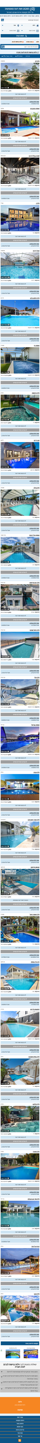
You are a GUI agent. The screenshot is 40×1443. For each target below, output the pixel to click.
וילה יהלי (36, 677)
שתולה (2, 487)
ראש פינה (3, 819)
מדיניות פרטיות (20, 1430)
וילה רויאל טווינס (34, 630)
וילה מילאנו (36, 1104)
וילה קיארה (36, 1151)
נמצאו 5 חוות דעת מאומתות (20, 900)
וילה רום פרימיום (34, 583)
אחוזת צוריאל (35, 725)
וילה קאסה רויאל (34, 914)
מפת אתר (20, 1433)
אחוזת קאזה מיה (31, 1348)
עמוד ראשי (20, 1417)
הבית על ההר (35, 1246)
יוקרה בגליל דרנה (34, 156)
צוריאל (2, 725)
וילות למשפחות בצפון (20, 1405)
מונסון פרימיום (35, 867)
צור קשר (20, 1436)
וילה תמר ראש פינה (33, 820)
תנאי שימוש (20, 1427)
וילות (25, 16)
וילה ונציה (36, 772)
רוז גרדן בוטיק (35, 962)
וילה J (37, 203)
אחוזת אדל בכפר (34, 535)
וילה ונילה (36, 488)
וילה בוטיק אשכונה (33, 1057)
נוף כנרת (3, 582)
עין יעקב (3, 867)
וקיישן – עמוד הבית (33, 16)
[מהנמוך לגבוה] (16, 56)
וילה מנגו (36, 1294)
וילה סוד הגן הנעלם (33, 1199)
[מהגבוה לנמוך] (18, 56)
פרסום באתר (20, 1423)
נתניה (2, 1151)
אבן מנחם (3, 156)
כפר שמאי (3, 535)
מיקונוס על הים (34, 1009)
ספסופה (3, 61)
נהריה (2, 1009)
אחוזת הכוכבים (34, 108)
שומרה (2, 345)
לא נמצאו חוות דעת (20, 94)
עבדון (2, 393)
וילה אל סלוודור (13, 1348)
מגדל (2, 203)
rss (19, 1440)
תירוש (2, 298)
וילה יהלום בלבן (34, 298)
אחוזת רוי (36, 345)
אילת (2, 772)
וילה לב (37, 61)
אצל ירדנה (36, 251)
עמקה (2, 108)
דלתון (2, 440)
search (2, 20)
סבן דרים (36, 440)
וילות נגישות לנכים (17, 16)
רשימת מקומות (20, 1420)
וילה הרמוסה (35, 393)
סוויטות (20, 1410)
